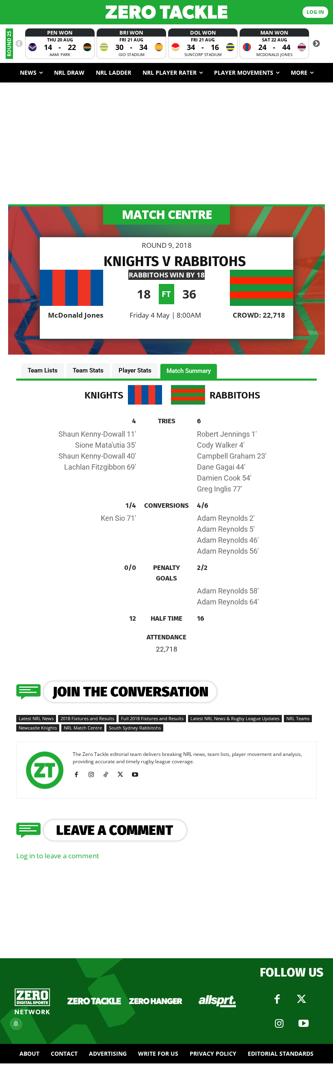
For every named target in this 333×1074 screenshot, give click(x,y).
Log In (315, 12)
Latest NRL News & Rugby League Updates (234, 718)
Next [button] (316, 44)
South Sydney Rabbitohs (135, 728)
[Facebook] (79, 775)
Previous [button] (19, 44)
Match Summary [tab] (188, 371)
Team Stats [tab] (88, 370)
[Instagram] (94, 775)
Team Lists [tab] (43, 370)
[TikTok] (108, 775)
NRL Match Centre (83, 728)
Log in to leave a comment (57, 855)
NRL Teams (297, 718)
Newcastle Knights (38, 728)
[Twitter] (302, 999)
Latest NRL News (36, 718)
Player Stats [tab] (135, 370)
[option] (60, 43)
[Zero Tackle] (166, 12)
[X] (123, 775)
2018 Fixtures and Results (87, 718)
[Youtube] (138, 775)
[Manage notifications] (15, 1023)
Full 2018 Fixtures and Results (152, 718)
